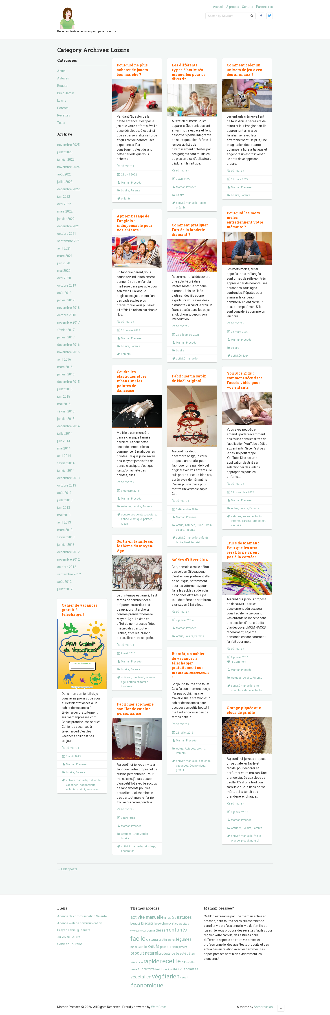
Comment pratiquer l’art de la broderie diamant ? (190, 230)
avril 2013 (64, 522)
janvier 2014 (66, 470)
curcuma (148, 930)
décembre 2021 (68, 226)
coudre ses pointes (133, 514)
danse (125, 519)
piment (182, 947)
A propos (232, 7)
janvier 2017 (66, 337)
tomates (191, 969)
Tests (61, 123)
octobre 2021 (66, 233)
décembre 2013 (68, 478)
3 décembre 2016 (187, 509)
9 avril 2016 (128, 653)
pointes (147, 519)
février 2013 (66, 537)
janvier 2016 (66, 374)
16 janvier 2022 (130, 330)
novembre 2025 (68, 145)
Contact (247, 7)
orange (235, 840)
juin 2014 (63, 441)
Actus (61, 71)
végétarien (166, 976)
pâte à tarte (136, 962)
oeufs (153, 946)
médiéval (138, 677)
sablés (190, 962)
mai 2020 (63, 270)
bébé (157, 923)
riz (183, 962)
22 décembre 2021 (187, 334)
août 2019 (64, 293)
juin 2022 (63, 196)
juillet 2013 (65, 500)
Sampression (263, 1007)
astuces (236, 516)
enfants (126, 198)
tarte (151, 969)
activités (236, 355)
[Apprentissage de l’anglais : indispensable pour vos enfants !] (137, 251)
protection (259, 520)
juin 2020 (63, 263)
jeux (245, 355)
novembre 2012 (68, 559)
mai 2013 (63, 515)
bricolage (149, 846)
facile (179, 542)
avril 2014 (64, 456)
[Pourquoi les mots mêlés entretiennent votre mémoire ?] (247, 248)
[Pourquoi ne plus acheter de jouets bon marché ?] (137, 95)
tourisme (126, 686)
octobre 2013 (66, 485)
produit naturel (250, 840)
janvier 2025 (66, 159)
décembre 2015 (68, 382)
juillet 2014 (65, 433)
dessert (162, 930)
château (126, 677)
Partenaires (264, 7)
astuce (246, 690)
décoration (127, 851)
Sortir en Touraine (70, 944)
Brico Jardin (65, 93)
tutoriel (195, 542)
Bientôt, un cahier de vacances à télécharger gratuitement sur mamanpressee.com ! (190, 665)
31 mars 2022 (239, 179)
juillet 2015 (65, 389)
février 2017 (66, 330)
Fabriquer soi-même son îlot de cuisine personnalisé (135, 709)
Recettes (63, 115)
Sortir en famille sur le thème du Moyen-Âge (135, 546)
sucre (142, 969)
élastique (136, 519)
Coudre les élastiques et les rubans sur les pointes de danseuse (132, 381)
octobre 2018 (66, 315)
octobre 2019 (66, 285)
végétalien (140, 977)
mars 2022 (65, 211)
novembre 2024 (68, 167)
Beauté (62, 86)
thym (170, 969)
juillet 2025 (65, 152)
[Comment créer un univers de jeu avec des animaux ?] (247, 95)
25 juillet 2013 (185, 732)
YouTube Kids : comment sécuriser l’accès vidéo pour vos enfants (244, 380)
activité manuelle (187, 202)
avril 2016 (64, 359)
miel (144, 947)
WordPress (159, 1007)
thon (164, 969)
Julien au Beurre (68, 937)
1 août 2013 (73, 756)
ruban (124, 523)
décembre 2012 (68, 552)
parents (246, 520)
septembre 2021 (69, 241)
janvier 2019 (66, 300)
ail (165, 917)
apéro (172, 917)
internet (236, 520)
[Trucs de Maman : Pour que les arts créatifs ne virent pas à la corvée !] (247, 578)
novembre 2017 (68, 322)
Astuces (63, 78)
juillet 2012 (65, 589)
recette (170, 961)
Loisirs (61, 100)
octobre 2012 (66, 567)
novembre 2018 (68, 307)
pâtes (191, 953)
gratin (162, 939)
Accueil (218, 7)
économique (87, 785)
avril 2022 (64, 204)
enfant (247, 516)
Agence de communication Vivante (82, 916)
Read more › (125, 166)
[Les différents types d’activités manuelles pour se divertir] (192, 100)
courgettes (182, 923)
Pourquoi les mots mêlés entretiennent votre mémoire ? (245, 219)
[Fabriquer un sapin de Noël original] (192, 416)
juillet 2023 (65, 182)
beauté (135, 923)
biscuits (147, 923)
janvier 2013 (66, 544)
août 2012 (64, 581)
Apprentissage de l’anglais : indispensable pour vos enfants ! (134, 223)
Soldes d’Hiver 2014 (190, 559)
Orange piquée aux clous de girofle (244, 710)
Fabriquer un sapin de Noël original (189, 378)
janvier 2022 (66, 219)
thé (175, 969)
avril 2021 (64, 248)
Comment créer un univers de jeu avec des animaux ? (244, 70)
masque (135, 947)
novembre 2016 (68, 352)
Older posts (67, 869)
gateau (152, 939)
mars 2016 (65, 367)
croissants (136, 930)
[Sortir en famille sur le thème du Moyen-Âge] (137, 573)
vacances (92, 789)
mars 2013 (65, 530)
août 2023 (64, 174)
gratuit (81, 789)
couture (151, 514)
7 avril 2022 (183, 179)
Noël (187, 542)
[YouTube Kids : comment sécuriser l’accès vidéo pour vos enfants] (247, 408)
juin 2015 (63, 396)
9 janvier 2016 (240, 657)
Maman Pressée (131, 182)
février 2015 (66, 411)
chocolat (167, 923)
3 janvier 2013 (240, 812)
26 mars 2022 (239, 331)
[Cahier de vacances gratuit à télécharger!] (82, 654)
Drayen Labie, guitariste (73, 930)
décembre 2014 (68, 426)
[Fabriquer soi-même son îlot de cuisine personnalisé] (137, 739)
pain (163, 947)
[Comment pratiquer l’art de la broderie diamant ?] (192, 255)
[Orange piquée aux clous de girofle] (247, 735)
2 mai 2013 (128, 818)
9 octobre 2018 (130, 490)
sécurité (236, 525)
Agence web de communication (79, 923)
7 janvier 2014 (185, 620)
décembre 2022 (68, 189)
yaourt (184, 977)
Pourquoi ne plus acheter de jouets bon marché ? (132, 70)
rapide (151, 961)
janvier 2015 (66, 419)
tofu (180, 969)
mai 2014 (63, 448)
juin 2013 (63, 507)
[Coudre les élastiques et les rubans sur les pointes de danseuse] (137, 411)
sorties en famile (137, 682)
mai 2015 (63, 404)
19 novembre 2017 (242, 492)
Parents (62, 108)
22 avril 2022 (129, 174)
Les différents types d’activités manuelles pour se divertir (188, 72)
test (157, 969)
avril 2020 (64, 278)
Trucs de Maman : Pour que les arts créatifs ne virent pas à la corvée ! (243, 550)
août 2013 (64, 493)
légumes (184, 939)
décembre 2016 (68, 344)
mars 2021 (65, 256)
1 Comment (239, 661)
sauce (133, 969)
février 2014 (66, 463)
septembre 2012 (69, 574)
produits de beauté (172, 953)
